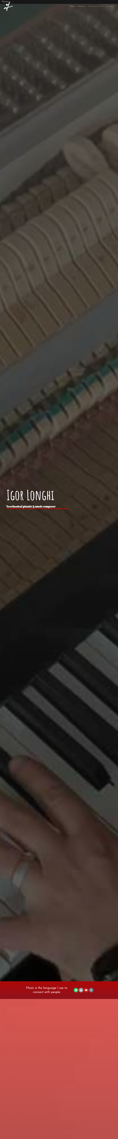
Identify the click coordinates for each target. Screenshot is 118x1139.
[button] (103, 6)
